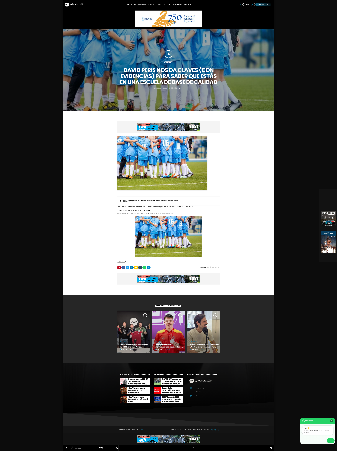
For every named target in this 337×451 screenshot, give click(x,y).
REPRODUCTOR (263, 4)
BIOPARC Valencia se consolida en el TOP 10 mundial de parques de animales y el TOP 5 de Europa (172, 384)
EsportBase (168, 63)
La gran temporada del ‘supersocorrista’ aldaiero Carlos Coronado (168, 347)
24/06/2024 (172, 88)
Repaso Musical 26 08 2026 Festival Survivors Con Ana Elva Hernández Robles (138, 384)
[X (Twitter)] (212, 429)
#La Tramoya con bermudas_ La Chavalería (136, 390)
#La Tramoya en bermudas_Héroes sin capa (138, 399)
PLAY (247, 4)
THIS (141, 429)
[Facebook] (218, 429)
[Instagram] (215, 429)
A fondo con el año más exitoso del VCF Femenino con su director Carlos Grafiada (204, 347)
